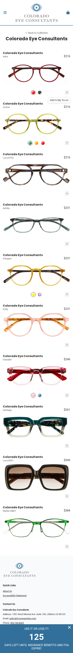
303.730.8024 (17, 623)
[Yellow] (33, 294)
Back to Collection (38, 32)
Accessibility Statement (15, 595)
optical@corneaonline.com (22, 618)
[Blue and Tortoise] (39, 92)
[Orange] (36, 143)
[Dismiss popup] (69, 627)
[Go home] (36, 12)
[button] (5, 12)
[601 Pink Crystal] (33, 395)
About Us (7, 591)
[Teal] (39, 294)
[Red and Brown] (33, 92)
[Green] (30, 143)
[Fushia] (43, 143)
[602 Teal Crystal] (39, 395)
